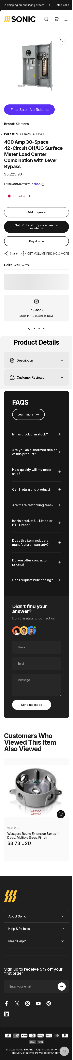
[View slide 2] (34, 328)
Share (14, 253)
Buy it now (36, 241)
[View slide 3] (38, 328)
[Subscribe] (59, 983)
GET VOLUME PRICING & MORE (48, 253)
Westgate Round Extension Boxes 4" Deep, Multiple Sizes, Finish (33, 832)
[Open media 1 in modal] (62, 41)
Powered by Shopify (46, 1049)
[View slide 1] (29, 328)
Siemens (22, 124)
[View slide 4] (43, 328)
